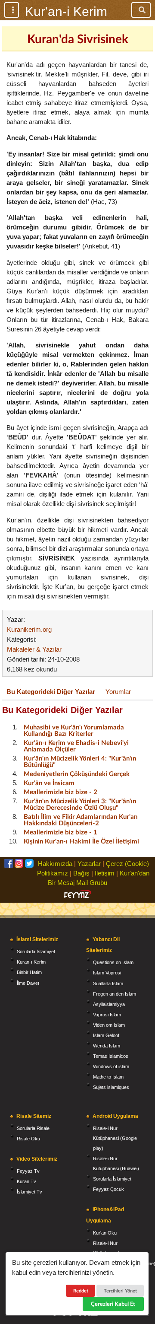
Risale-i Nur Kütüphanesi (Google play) (115, 1138)
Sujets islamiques (111, 1087)
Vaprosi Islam (107, 1014)
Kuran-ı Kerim (31, 961)
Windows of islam (111, 1066)
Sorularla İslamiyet (36, 951)
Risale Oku (28, 1138)
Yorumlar (118, 691)
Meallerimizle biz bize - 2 (60, 792)
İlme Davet (28, 983)
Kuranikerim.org (29, 629)
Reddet (80, 1290)
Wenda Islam (106, 1045)
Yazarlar (89, 863)
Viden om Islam (109, 1025)
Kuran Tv (26, 1181)
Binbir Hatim (29, 972)
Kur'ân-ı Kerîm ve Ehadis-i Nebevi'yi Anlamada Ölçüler (76, 745)
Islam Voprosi (107, 972)
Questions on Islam (113, 962)
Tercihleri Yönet (120, 1290)
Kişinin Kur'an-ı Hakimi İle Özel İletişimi (81, 841)
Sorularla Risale (33, 1128)
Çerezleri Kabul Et (113, 1303)
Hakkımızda (55, 863)
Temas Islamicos (110, 1056)
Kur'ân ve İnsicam (49, 782)
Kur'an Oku (105, 1232)
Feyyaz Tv (28, 1171)
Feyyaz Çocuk (108, 1189)
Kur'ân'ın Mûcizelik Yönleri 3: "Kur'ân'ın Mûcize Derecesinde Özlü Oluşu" (80, 804)
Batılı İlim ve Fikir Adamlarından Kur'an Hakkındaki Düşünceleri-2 (80, 819)
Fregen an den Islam (114, 993)
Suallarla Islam (108, 983)
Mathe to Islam (108, 1076)
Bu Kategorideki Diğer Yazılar (50, 691)
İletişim (105, 873)
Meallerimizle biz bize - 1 (60, 832)
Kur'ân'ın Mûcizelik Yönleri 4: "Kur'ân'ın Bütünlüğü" (80, 761)
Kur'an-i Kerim (66, 11)
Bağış (81, 873)
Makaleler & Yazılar (34, 649)
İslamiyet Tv (29, 1191)
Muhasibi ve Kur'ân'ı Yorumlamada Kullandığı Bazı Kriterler (74, 730)
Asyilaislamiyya (109, 1004)
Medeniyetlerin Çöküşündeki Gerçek (77, 773)
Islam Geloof (106, 1035)
